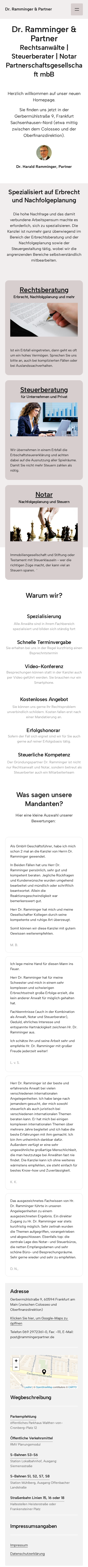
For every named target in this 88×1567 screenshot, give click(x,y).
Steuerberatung (44, 390)
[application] (44, 1372)
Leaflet (28, 1387)
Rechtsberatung (44, 290)
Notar (44, 494)
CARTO (72, 1387)
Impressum (19, 1545)
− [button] (16, 1367)
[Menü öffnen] (77, 9)
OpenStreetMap (44, 1387)
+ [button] (16, 1360)
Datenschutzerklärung (27, 1554)
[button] (44, 1372)
